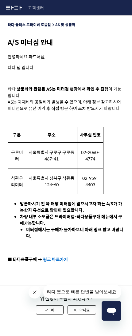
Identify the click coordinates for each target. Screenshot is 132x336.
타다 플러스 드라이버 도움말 (29, 24)
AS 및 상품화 (65, 24)
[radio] (50, 309)
